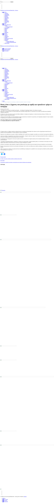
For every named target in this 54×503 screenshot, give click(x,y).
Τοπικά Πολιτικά (9, 26)
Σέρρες (6, 31)
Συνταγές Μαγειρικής (10, 41)
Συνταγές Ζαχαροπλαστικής (11, 42)
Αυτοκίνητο (7, 36)
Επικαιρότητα (7, 15)
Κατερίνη (6, 28)
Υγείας (6, 22)
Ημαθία (6, 25)
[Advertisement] (27, 64)
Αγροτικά (6, 13)
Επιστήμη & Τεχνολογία (9, 38)
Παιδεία (6, 18)
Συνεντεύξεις (7, 21)
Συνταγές (6, 40)
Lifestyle (6, 35)
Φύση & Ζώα (7, 43)
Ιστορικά (6, 16)
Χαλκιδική (6, 32)
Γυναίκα (6, 37)
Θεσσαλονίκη (7, 27)
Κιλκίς (6, 29)
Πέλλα (6, 30)
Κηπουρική (6, 39)
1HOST (25, 496)
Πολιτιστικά (7, 20)
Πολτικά (6, 19)
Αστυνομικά (7, 14)
